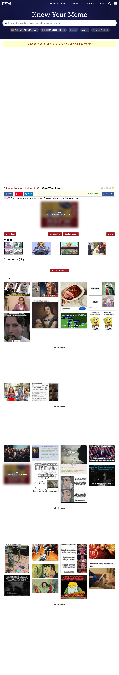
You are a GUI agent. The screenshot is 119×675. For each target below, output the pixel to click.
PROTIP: (7, 198)
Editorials (88, 3)
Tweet (29, 194)
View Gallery (55, 234)
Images (73, 30)
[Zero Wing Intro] (59, 215)
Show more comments (59, 270)
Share (9, 194)
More (100, 3)
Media (75, 3)
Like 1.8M (108, 194)
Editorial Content (100, 30)
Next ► (111, 234)
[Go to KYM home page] (6, 4)
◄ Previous (10, 234)
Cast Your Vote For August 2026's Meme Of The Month (59, 43)
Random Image (70, 234)
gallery (41, 198)
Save (19, 194)
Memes (84, 30)
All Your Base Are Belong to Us (22, 188)
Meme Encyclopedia (57, 3)
